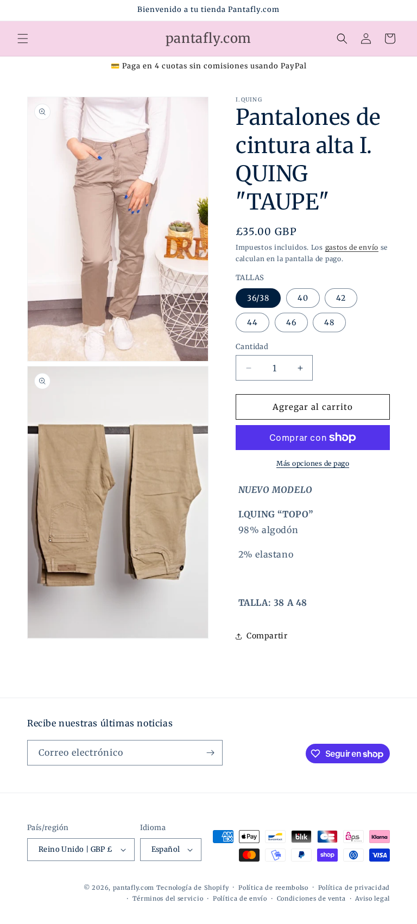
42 (341, 298)
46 (291, 322)
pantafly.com (134, 887)
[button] (23, 38)
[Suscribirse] (210, 752)
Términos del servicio (168, 898)
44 (252, 322)
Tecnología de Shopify (192, 887)
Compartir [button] (267, 636)
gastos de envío (352, 247)
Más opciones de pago (312, 463)
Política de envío (240, 898)
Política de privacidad (354, 887)
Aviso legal (372, 898)
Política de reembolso (273, 887)
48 (329, 322)
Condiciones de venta (311, 898)
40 (303, 298)
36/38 (258, 298)
